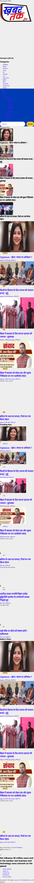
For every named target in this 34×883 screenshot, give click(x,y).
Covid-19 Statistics (17, 847)
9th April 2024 (5, 603)
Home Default (7, 869)
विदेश (4, 82)
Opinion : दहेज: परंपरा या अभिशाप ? (16, 257)
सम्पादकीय (5, 84)
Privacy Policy (7, 877)
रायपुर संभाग (6, 78)
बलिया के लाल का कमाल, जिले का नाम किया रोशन (15, 418)
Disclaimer (6, 875)
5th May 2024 (9, 422)
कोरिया (4, 66)
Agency (2, 260)
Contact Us (6, 873)
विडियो (4, 80)
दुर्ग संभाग (8, 115)
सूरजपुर (5, 88)
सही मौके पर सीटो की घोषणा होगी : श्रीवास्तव (14, 632)
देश (3, 72)
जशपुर (4, 70)
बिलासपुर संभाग (9, 112)
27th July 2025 (10, 260)
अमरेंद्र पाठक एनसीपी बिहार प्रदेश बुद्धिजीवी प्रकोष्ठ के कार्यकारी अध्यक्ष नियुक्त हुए (14, 597)
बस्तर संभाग (9, 117)
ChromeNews (25, 880)
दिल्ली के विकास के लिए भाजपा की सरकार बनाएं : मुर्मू (16, 291)
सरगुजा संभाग (6, 86)
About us (5, 871)
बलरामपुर (5, 74)
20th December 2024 (12, 379)
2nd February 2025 (11, 296)
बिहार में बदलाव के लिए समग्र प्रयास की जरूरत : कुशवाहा (16, 335)
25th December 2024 (12, 340)
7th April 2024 (5, 637)
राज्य (4, 76)
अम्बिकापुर (5, 64)
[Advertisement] (17, 39)
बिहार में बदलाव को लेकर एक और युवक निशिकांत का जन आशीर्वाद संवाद (15, 374)
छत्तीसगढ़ (5, 68)
